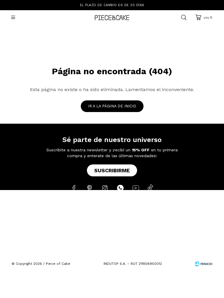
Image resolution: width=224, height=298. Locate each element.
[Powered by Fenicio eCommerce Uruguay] (203, 263)
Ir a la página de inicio (112, 106)
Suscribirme (112, 170)
